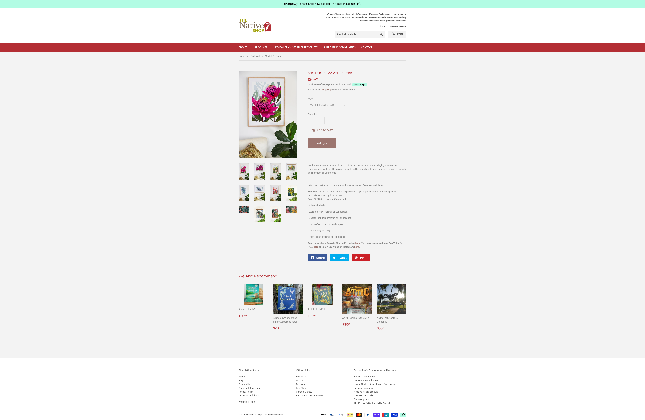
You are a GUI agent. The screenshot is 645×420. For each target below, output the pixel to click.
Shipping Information (250, 388)
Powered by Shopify (274, 414)
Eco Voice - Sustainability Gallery (296, 47)
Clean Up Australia (363, 395)
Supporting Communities (340, 47)
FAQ (241, 380)
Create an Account (398, 26)
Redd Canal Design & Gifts (309, 395)
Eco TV (299, 380)
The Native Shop (254, 414)
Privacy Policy (246, 391)
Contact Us (244, 384)
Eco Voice (301, 376)
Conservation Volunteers (367, 380)
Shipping (326, 89)
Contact (366, 47)
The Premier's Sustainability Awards (372, 403)
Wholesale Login (247, 401)
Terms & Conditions (249, 395)
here (357, 243)
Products (261, 47)
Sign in (382, 26)
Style (310, 98)
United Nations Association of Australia (374, 384)
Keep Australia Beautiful (366, 391)
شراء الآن (322, 143)
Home (241, 56)
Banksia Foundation (364, 376)
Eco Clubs (301, 388)
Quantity (312, 114)
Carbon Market (304, 391)
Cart (400, 34)
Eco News (301, 384)
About (243, 47)
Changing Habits (362, 399)
